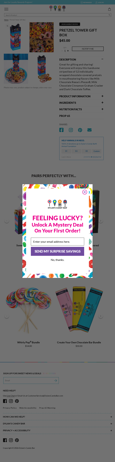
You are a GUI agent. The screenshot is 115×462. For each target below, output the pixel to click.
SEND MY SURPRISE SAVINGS (58, 251)
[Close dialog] (84, 192)
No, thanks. (57, 259)
